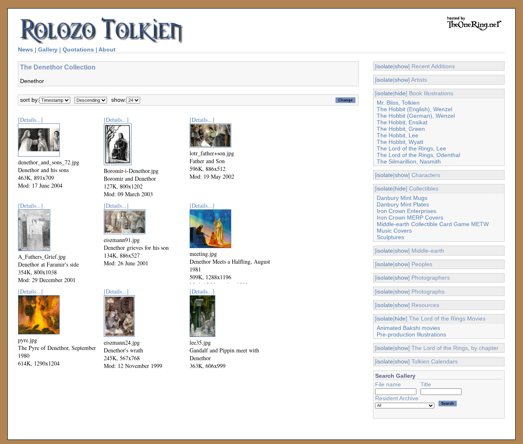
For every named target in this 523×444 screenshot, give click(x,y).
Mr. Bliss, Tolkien (398, 102)
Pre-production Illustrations (411, 334)
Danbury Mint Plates (403, 204)
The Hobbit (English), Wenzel (414, 109)
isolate (384, 66)
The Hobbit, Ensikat (402, 122)
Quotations (78, 49)
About (107, 49)
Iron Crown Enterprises (406, 211)
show (401, 66)
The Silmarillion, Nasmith (409, 161)
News (25, 49)
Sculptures (390, 237)
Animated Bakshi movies (408, 328)
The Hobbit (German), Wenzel (416, 115)
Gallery (48, 49)
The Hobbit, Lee (397, 135)
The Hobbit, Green (401, 129)
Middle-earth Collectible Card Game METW (433, 224)
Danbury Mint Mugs (402, 198)
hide (400, 93)
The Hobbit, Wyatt (400, 142)
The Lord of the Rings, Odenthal (418, 155)
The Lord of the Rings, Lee (411, 148)
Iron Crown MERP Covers (410, 217)
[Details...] (30, 119)
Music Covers (394, 230)
